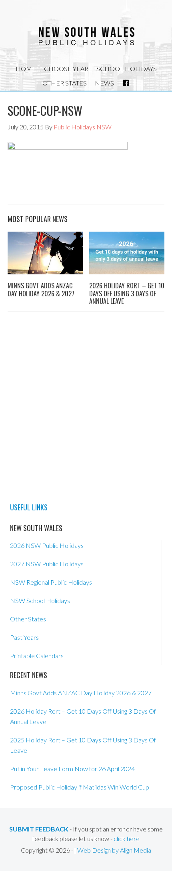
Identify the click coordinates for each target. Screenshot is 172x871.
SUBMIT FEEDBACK (38, 829)
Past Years (24, 637)
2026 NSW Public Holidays (47, 545)
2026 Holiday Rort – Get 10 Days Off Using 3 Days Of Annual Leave (126, 293)
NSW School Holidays (40, 600)
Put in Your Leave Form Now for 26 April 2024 (72, 768)
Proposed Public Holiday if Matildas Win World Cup (79, 787)
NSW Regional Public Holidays (51, 582)
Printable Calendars (37, 655)
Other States (28, 619)
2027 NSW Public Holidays (47, 563)
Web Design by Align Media (114, 850)
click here (127, 838)
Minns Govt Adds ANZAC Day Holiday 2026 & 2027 (41, 289)
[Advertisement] (86, 405)
